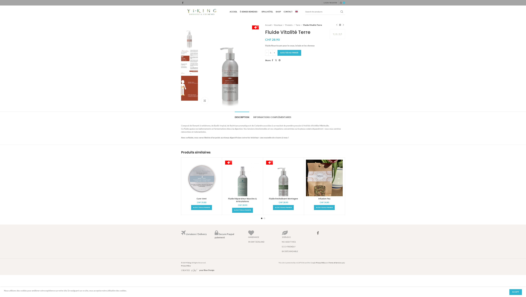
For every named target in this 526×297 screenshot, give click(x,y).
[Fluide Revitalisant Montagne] (283, 178)
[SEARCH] (342, 12)
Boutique (278, 25)
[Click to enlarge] (204, 100)
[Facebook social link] (182, 3)
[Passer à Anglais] (296, 12)
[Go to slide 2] (264, 218)
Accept (515, 292)
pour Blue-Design (206, 270)
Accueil (268, 25)
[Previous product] (336, 25)
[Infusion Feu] (324, 178)
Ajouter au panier (289, 53)
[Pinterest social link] (279, 60)
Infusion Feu (324, 198)
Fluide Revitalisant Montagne (283, 198)
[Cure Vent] (201, 178)
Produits (289, 25)
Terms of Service (335, 263)
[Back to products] (340, 25)
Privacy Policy (186, 266)
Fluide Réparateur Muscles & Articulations (242, 200)
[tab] (242, 116)
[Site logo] (201, 11)
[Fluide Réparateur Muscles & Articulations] (242, 178)
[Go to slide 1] (261, 218)
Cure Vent (202, 198)
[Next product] (343, 25)
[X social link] (276, 60)
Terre (298, 25)
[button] (201, 207)
